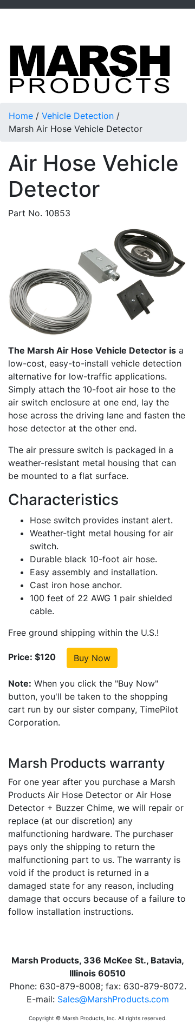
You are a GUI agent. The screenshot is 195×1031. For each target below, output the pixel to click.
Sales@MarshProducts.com (113, 999)
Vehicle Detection (78, 115)
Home (21, 115)
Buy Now (92, 658)
